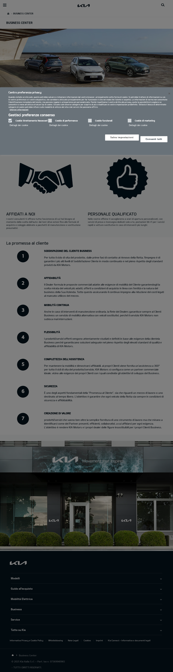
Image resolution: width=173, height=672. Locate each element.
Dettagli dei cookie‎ (19, 125)
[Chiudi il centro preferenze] (169, 93)
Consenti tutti (154, 139)
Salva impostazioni (122, 137)
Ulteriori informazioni (19, 109)
